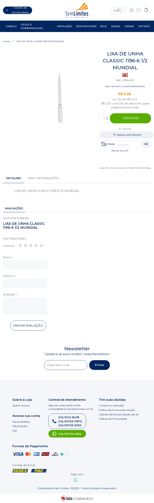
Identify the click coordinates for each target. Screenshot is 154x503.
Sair (14, 430)
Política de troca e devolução (117, 409)
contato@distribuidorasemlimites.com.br (70, 409)
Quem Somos (20, 405)
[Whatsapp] (76, 480)
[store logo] (69, 10)
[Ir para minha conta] (132, 11)
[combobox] (118, 10)
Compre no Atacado (111, 405)
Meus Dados (20, 426)
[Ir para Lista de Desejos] (139, 11)
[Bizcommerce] (77, 498)
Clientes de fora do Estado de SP (119, 414)
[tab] (13, 178)
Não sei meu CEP (120, 150)
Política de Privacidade (113, 418)
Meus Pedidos (21, 421)
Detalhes (13, 178)
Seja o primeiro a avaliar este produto (125, 86)
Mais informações (43, 178)
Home (6, 41)
